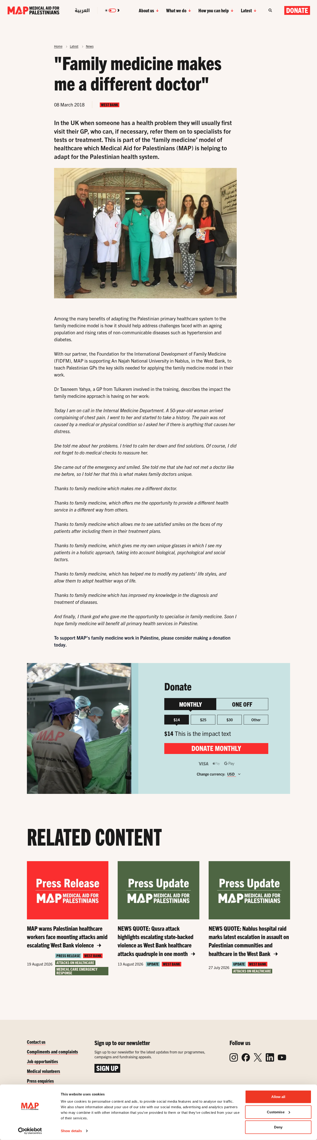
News (90, 46)
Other (256, 719)
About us (146, 10)
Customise (276, 1112)
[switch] (112, 10)
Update (153, 964)
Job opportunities (42, 1061)
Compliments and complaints (52, 1051)
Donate (297, 10)
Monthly (190, 704)
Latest (246, 10)
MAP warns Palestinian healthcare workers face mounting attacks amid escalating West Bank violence (67, 936)
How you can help (213, 10)
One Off (242, 704)
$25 (203, 719)
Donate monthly (216, 748)
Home (58, 46)
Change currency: (211, 774)
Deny (278, 1127)
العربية (82, 10)
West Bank (109, 105)
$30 (229, 719)
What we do (176, 10)
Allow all (278, 1097)
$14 (177, 719)
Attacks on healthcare (75, 962)
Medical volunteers (43, 1071)
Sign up (107, 1068)
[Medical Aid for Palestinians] (33, 10)
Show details (71, 1131)
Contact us (36, 1042)
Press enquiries (40, 1081)
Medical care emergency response (76, 971)
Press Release (68, 955)
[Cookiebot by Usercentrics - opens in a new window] (30, 1130)
